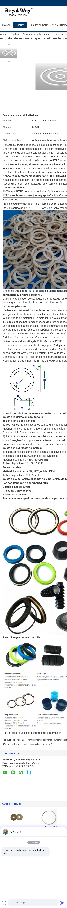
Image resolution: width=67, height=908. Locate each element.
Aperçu (4, 34)
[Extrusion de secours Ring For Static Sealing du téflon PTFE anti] (8, 53)
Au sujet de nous (38, 25)
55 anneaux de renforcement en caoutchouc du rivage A (27, 744)
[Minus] (62, 832)
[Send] (62, 902)
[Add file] (4, 902)
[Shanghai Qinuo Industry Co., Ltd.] (18, 12)
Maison (6, 25)
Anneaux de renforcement (36, 34)
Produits (19, 25)
